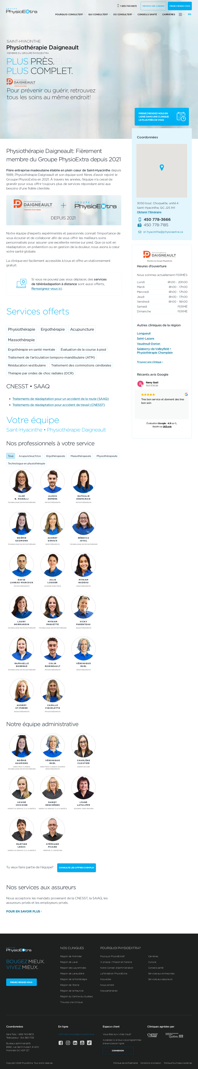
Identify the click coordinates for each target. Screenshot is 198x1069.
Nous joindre (107, 984)
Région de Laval (69, 962)
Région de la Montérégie (73, 979)
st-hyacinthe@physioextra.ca (163, 231)
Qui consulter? (98, 14)
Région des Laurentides (73, 967)
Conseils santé (147, 14)
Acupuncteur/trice (30, 455)
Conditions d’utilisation (150, 1063)
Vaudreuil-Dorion (149, 343)
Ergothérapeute (55, 455)
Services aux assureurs (160, 979)
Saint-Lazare (146, 338)
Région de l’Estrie (69, 984)
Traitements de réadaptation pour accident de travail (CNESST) (58, 405)
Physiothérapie (21, 329)
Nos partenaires (108, 990)
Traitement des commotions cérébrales (81, 365)
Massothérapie (21, 340)
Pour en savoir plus (23, 911)
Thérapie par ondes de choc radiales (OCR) (40, 373)
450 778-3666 (157, 219)
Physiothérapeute (107, 455)
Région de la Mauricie (72, 990)
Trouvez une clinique (153, 6)
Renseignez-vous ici (46, 288)
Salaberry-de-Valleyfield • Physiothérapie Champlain (155, 350)
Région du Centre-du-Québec (76, 996)
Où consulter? (122, 14)
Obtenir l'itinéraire (149, 212)
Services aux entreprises (161, 973)
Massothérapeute (81, 455)
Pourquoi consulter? (69, 14)
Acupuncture (82, 329)
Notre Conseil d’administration (116, 967)
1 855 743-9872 (128, 6)
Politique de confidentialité (125, 1063)
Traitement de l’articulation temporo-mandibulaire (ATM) (51, 357)
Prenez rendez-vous (180, 6)
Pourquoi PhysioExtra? (112, 956)
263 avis (167, 426)
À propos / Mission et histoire (116, 962)
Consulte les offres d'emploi (76, 867)
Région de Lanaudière (72, 973)
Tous (10, 455)
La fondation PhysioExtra (113, 973)
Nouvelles (105, 979)
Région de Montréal (71, 956)
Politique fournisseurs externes (178, 1063)
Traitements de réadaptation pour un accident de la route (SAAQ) (60, 399)
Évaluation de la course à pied (83, 349)
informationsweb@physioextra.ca (76, 1034)
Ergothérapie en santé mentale (31, 349)
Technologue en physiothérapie (26, 463)
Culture (152, 962)
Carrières (168, 14)
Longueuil (144, 333)
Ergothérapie (53, 329)
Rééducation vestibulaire (27, 365)
